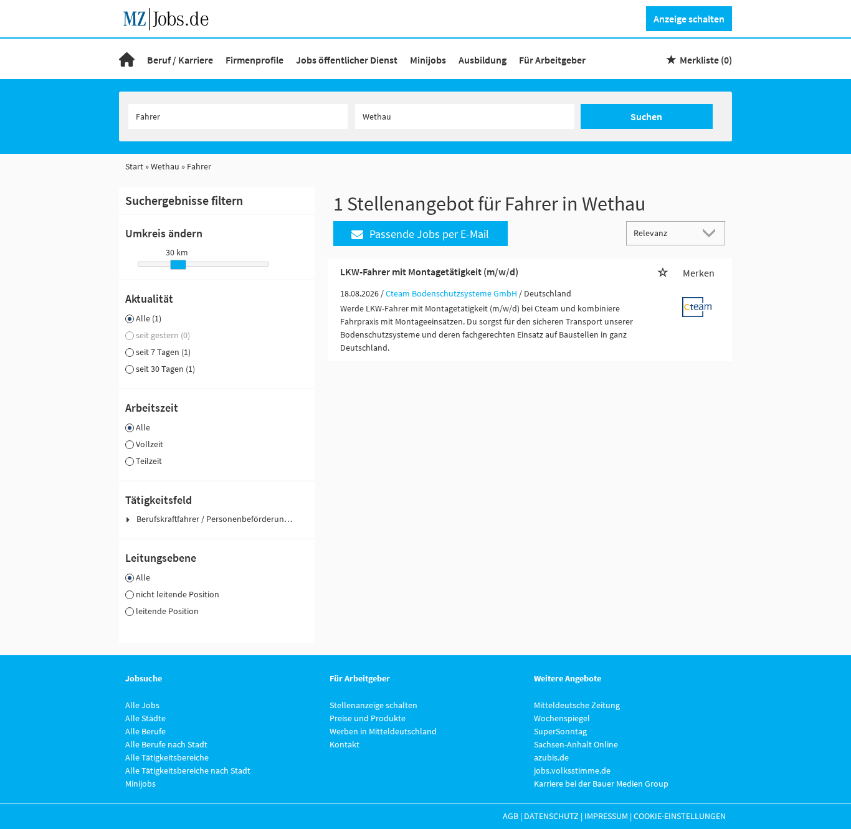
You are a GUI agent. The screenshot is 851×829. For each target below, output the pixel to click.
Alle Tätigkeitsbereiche (167, 757)
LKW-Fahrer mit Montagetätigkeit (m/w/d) (429, 271)
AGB (510, 816)
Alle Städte (145, 718)
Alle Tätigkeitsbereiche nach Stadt (187, 770)
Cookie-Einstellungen (680, 816)
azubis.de (551, 757)
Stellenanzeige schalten (373, 705)
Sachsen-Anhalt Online (576, 744)
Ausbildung (482, 60)
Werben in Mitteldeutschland (383, 731)
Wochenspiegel (562, 718)
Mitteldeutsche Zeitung (577, 705)
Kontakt (344, 744)
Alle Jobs (142, 705)
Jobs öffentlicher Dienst (346, 60)
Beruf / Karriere (180, 60)
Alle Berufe (145, 731)
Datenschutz (551, 816)
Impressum (606, 816)
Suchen (646, 116)
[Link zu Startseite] (170, 17)
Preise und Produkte (368, 718)
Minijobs (428, 60)
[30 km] (178, 265)
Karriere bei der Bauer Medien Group (601, 783)
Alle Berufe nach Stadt (166, 744)
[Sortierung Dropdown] (712, 232)
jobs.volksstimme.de (572, 770)
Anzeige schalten (689, 18)
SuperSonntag (560, 731)
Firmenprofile (254, 60)
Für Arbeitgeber (552, 60)
